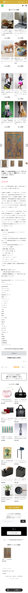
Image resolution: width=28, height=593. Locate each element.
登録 (23, 521)
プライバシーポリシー (7, 568)
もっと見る (7, 38)
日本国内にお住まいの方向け (14, 357)
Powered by (12, 578)
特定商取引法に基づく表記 (8, 571)
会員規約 (4, 573)
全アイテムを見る (14, 507)
